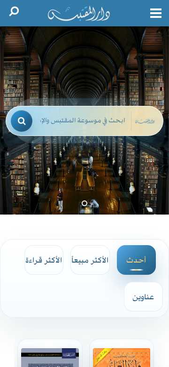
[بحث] (21, 121)
